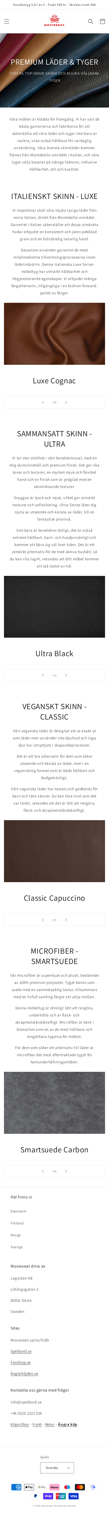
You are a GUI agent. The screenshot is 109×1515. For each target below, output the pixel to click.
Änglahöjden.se (24, 1373)
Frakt (37, 1424)
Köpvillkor (20, 1424)
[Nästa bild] (66, 402)
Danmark (18, 1211)
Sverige (17, 1247)
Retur (50, 1424)
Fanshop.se (21, 1362)
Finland (17, 1223)
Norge (16, 1235)
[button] (6, 21)
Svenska (52, 1467)
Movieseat (47, 1505)
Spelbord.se (21, 1351)
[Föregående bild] (43, 402)
